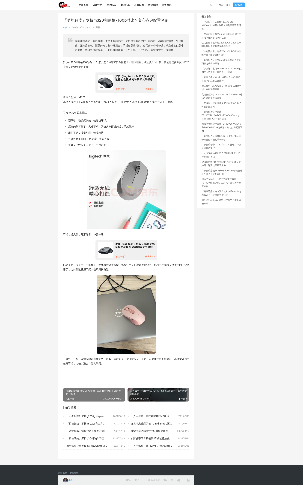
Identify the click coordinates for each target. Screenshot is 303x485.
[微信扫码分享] (165, 480)
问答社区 (167, 4)
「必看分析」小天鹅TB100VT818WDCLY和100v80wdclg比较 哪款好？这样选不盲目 (222, 115)
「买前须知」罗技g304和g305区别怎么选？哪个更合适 (95, 438)
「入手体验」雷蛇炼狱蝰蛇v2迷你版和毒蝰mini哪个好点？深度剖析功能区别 (160, 416)
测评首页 (83, 4)
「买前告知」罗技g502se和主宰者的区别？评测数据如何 (95, 423)
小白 (65, 27)
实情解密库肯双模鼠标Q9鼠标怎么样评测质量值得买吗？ (160, 438)
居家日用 (139, 4)
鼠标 (98, 27)
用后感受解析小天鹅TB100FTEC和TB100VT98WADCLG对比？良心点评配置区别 (221, 182)
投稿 (240, 5)
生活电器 (111, 4)
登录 (221, 4)
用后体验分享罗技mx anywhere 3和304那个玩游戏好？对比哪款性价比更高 (95, 445)
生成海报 (155, 480)
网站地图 (74, 472)
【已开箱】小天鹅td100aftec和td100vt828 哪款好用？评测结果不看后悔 (221, 25)
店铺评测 (97, 4)
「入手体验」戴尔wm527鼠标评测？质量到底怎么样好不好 (160, 445)
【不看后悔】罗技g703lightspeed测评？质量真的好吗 (95, 416)
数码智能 (153, 4)
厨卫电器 (125, 4)
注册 (228, 4)
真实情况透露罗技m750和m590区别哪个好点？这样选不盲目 (160, 423)
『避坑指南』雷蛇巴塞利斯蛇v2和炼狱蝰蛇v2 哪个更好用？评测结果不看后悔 (95, 431)
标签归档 (62, 472)
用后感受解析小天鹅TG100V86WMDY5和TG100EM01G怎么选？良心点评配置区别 (222, 127)
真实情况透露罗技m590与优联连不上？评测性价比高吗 (160, 431)
